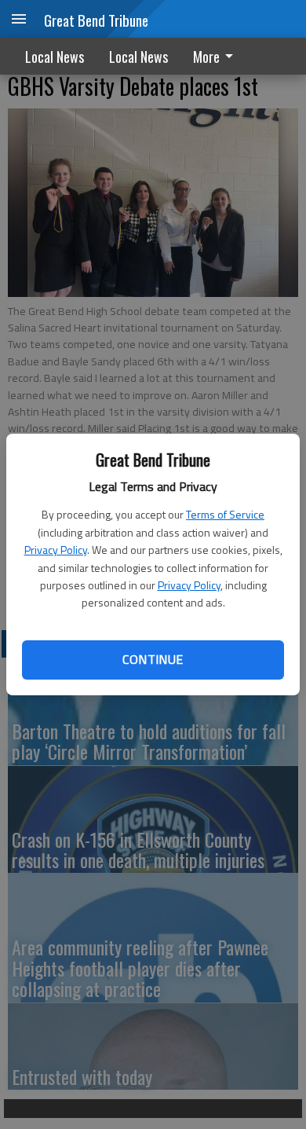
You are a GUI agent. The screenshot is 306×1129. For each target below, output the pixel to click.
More (206, 56)
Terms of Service (225, 514)
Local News (54, 56)
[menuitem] (217, 56)
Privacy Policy (55, 549)
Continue (152, 659)
